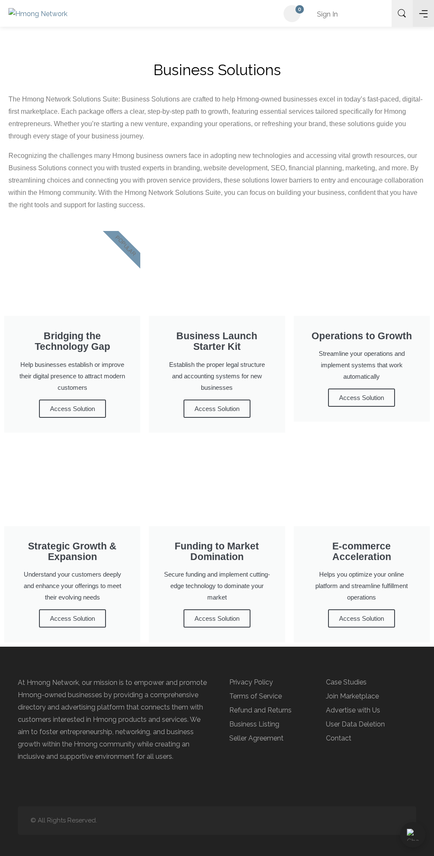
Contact (338, 738)
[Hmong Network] (37, 13)
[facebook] (398, 820)
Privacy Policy (251, 682)
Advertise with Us (353, 710)
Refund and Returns (260, 710)
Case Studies (346, 682)
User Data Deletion (355, 724)
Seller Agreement (256, 738)
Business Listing (254, 724)
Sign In (326, 14)
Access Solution (72, 408)
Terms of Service (255, 696)
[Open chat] (413, 835)
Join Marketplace (352, 696)
